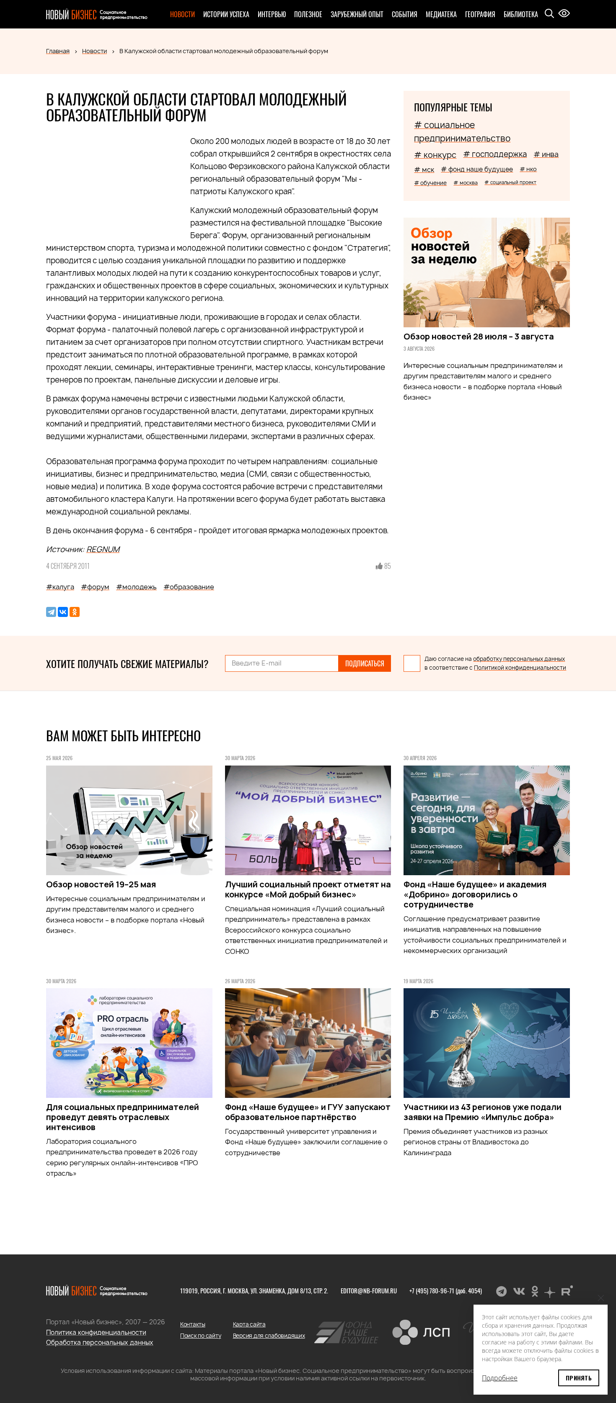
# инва (546, 154)
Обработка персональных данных (99, 1342)
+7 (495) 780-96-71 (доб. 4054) (445, 1290)
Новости (182, 14)
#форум (95, 586)
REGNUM (102, 549)
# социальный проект (510, 182)
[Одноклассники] (75, 612)
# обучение (430, 183)
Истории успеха (226, 14)
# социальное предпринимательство (462, 131)
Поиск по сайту (200, 1335)
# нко (528, 169)
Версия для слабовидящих (269, 1335)
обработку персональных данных (519, 659)
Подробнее (500, 1378)
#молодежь (136, 586)
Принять (579, 1377)
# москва (465, 182)
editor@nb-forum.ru (369, 1290)
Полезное (308, 14)
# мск (424, 169)
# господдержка (495, 154)
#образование (188, 586)
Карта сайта (249, 1324)
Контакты (192, 1324)
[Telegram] (51, 612)
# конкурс (435, 154)
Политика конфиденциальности (96, 1332)
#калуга (60, 586)
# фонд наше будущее (477, 169)
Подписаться (364, 663)
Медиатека (441, 14)
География (480, 14)
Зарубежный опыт (357, 14)
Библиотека (521, 14)
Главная (58, 51)
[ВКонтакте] (63, 612)
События (404, 14)
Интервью (272, 14)
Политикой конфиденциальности (520, 667)
